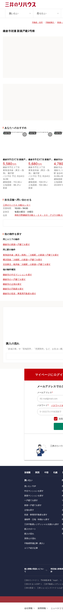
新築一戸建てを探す (33, 505)
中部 (46, 472)
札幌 (55, 472)
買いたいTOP (30, 486)
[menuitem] (19, 13)
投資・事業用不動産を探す (35, 514)
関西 (37, 472)
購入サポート (30, 529)
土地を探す (29, 510)
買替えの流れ (30, 538)
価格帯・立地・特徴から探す (36, 519)
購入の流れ (29, 533)
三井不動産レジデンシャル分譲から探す (41, 524)
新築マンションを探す (34, 495)
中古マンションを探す (34, 491)
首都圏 (27, 472)
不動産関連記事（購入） (34, 543)
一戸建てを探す (31, 500)
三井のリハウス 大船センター (16, 205)
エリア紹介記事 (31, 548)
